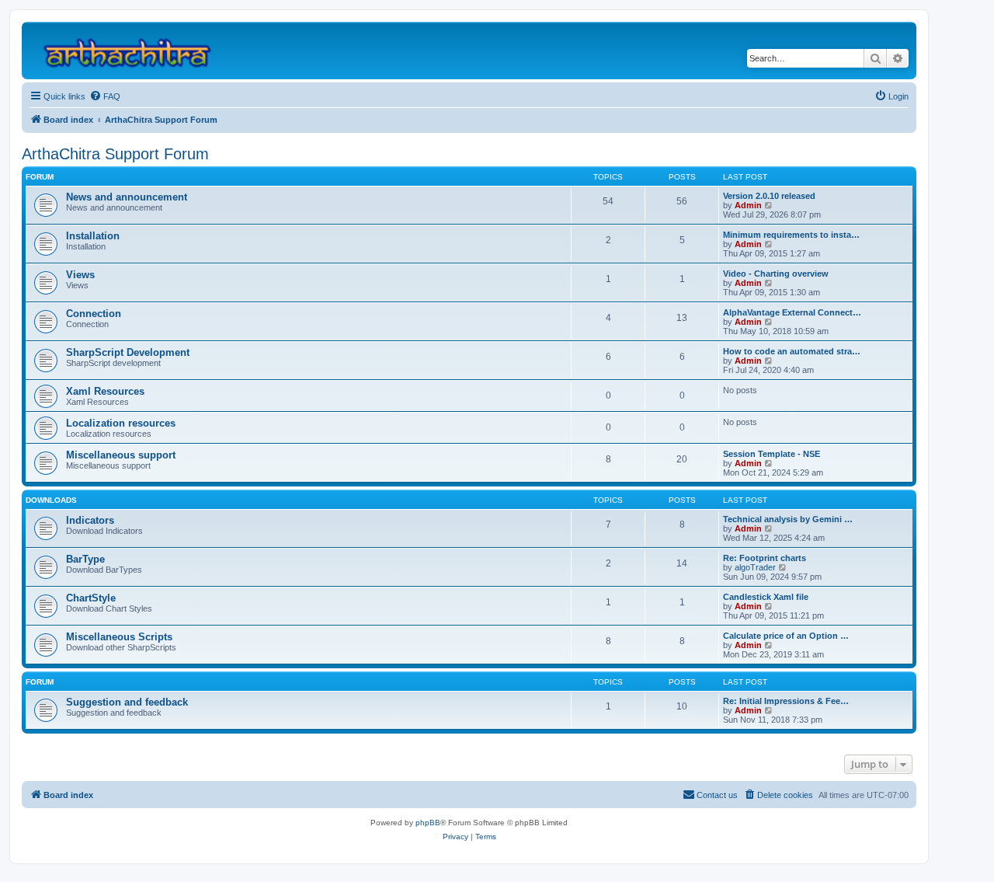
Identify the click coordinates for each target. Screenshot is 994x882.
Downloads (51, 500)
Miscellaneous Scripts (119, 637)
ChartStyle (91, 598)
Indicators (90, 520)
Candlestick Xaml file (765, 596)
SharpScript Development (127, 352)
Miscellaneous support (121, 455)
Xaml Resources (105, 391)
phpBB (427, 822)
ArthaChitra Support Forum (115, 153)
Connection (93, 313)
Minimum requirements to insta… (791, 234)
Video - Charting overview (776, 273)
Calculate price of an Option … (786, 635)
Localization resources (121, 423)
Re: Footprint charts (764, 558)
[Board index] (134, 50)
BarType (85, 559)
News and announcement (126, 197)
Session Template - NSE (771, 453)
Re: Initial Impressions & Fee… (786, 701)
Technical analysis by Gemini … (788, 519)
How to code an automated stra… (791, 351)
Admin (748, 205)
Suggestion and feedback (127, 702)
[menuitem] (104, 96)
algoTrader (755, 567)
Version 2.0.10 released (769, 195)
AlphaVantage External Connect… (792, 312)
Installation (93, 236)
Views (80, 275)
